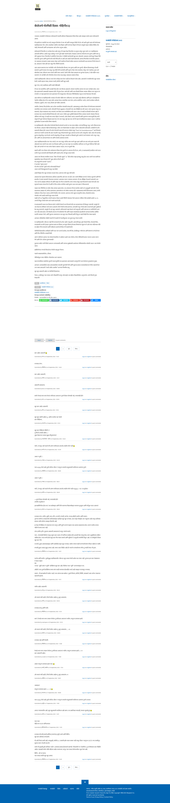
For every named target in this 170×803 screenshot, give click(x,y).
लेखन (48, 283)
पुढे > (69, 349)
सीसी (77, 789)
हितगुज (79, 16)
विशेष (58, 789)
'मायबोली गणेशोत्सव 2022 (47, 287)
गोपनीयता (101, 791)
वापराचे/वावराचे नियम (91, 791)
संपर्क (113, 791)
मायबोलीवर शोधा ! (111, 79)
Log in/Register (111, 31)
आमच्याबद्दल (108, 791)
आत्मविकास (42, 283)
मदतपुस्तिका (130, 16)
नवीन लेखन (68, 16)
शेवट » (76, 349)
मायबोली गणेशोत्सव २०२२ (42, 292)
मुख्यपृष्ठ (41, 21)
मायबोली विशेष (118, 16)
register (50, 340)
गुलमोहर (107, 16)
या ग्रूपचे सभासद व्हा (111, 51)
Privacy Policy (99, 797)
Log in (39, 340)
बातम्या (72, 789)
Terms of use (90, 797)
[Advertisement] (68, 321)
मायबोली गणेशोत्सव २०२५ (93, 16)
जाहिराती (65, 789)
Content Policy (108, 797)
